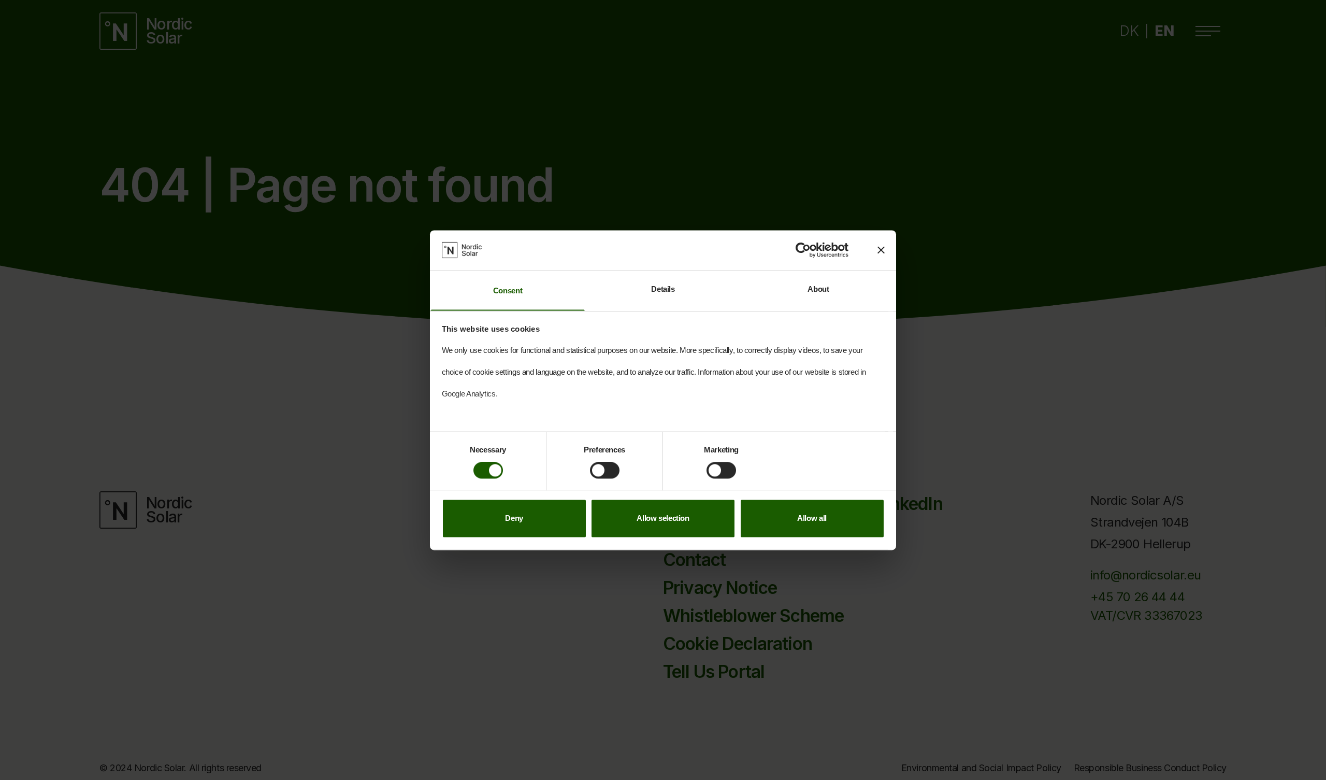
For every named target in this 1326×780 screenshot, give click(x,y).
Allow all (812, 518)
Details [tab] (662, 289)
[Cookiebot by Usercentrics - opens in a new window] (803, 250)
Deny (514, 518)
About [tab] (818, 289)
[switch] (604, 470)
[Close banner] (881, 249)
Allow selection (663, 518)
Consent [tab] (507, 290)
